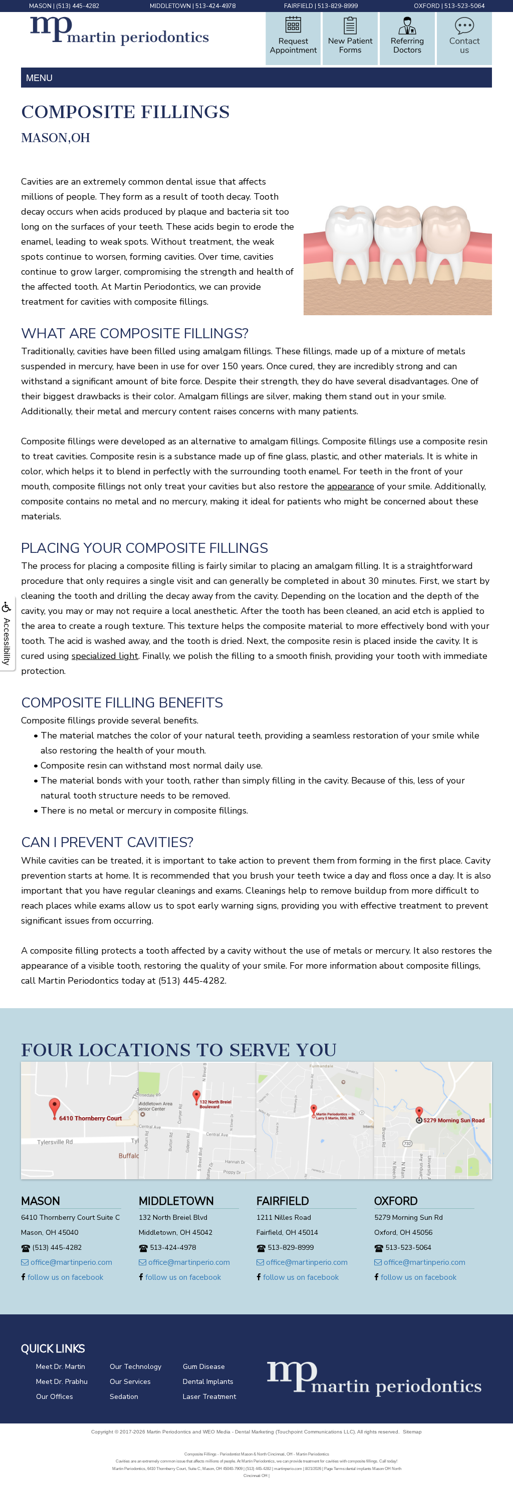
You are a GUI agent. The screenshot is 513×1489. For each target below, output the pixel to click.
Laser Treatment (209, 1396)
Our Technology (135, 1366)
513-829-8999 (338, 6)
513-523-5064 (464, 6)
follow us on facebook (64, 1277)
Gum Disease (204, 1366)
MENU (39, 77)
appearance (350, 486)
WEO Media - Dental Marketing (238, 1431)
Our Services (130, 1381)
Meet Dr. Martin (60, 1366)
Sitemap (412, 1431)
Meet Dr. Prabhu (62, 1381)
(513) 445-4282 (77, 6)
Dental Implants (208, 1381)
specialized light (105, 656)
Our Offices (54, 1396)
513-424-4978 (215, 6)
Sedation (124, 1396)
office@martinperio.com (70, 1262)
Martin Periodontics (169, 1431)
